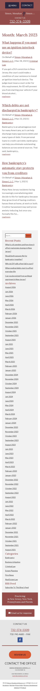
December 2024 (11, 375)
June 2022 (9, 506)
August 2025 (10, 340)
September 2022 (12, 493)
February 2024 (11, 418)
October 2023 (11, 436)
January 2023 (10, 475)
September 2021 (12, 545)
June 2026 (9, 296)
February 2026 (11, 313)
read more (6, 96)
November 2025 (11, 327)
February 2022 (11, 523)
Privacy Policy (19, 685)
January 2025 (10, 370)
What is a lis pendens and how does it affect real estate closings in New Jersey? (19, 248)
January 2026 (10, 318)
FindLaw (23, 688)
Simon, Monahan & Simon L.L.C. (16, 683)
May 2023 (9, 458)
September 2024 (12, 388)
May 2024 (9, 405)
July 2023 (9, 449)
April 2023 (9, 462)
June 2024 (9, 401)
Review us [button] (20, 654)
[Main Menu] (12, 5)
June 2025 (9, 348)
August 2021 (10, 550)
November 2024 (11, 379)
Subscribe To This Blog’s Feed (17, 587)
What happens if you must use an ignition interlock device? (19, 47)
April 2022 (9, 515)
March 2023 (10, 467)
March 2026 (10, 309)
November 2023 (11, 432)
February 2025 (11, 366)
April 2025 (9, 357)
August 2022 (10, 497)
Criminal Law (10, 566)
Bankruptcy (7, 122)
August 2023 (10, 445)
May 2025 (9, 353)
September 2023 (12, 440)
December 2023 (11, 427)
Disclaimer (6, 685)
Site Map (12, 685)
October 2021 (11, 541)
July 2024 (9, 397)
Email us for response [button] (21, 613)
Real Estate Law (11, 579)
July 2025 (9, 344)
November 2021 (11, 537)
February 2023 (11, 471)
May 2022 (9, 510)
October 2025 (11, 331)
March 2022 (10, 519)
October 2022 (11, 488)
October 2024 (11, 383)
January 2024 (10, 423)
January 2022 (10, 528)
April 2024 (9, 410)
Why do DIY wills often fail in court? (19, 264)
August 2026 (10, 287)
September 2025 (12, 335)
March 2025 (10, 362)
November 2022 (11, 484)
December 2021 (11, 532)
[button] (38, 675)
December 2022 (11, 480)
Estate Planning (11, 571)
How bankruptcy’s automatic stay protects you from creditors (18, 168)
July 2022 (9, 501)
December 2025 (11, 322)
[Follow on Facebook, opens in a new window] (20, 639)
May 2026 (9, 300)
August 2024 (10, 392)
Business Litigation (12, 562)
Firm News (9, 575)
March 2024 (10, 414)
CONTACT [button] (27, 5)
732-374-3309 (20, 21)
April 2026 (9, 305)
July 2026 (9, 292)
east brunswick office (20, 676)
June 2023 (9, 453)
